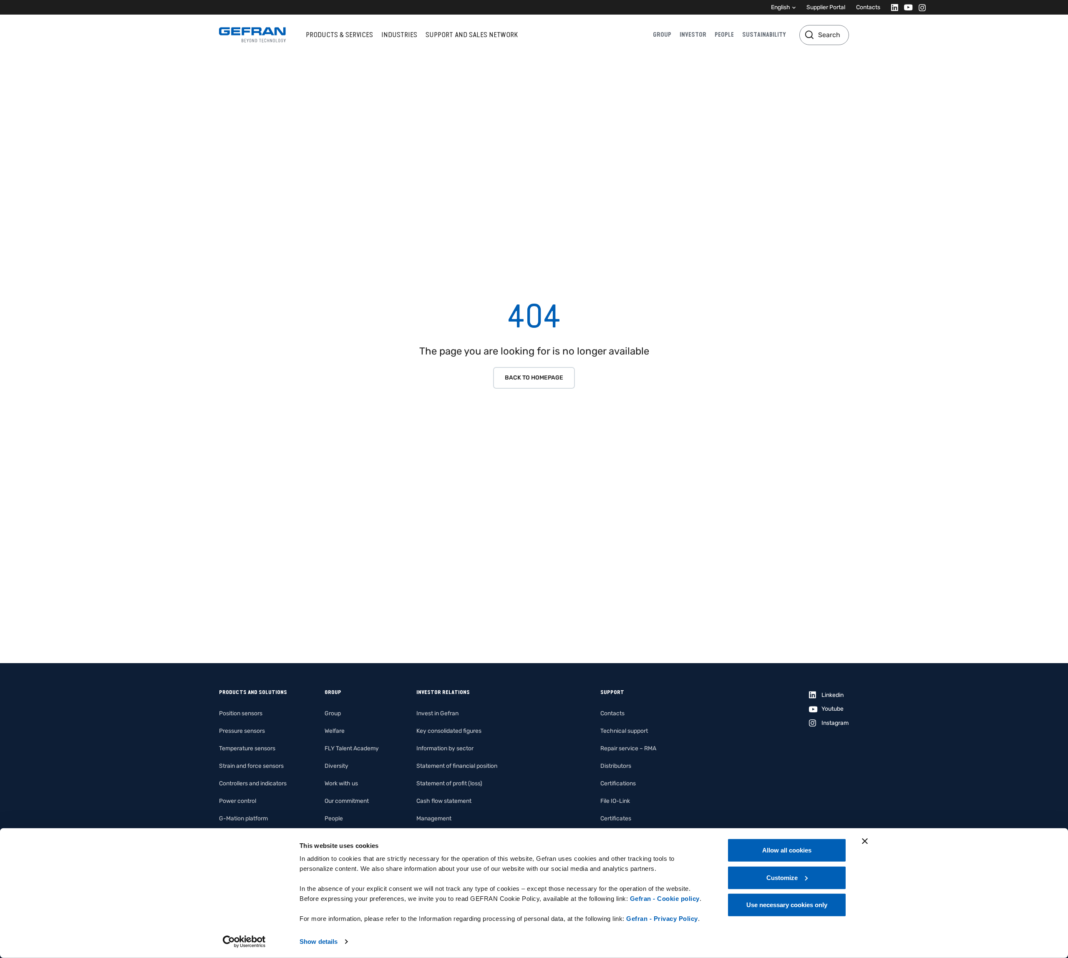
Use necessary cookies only (786, 904)
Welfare (335, 730)
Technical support (624, 730)
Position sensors (240, 713)
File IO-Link (615, 801)
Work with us (341, 783)
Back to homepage (534, 377)
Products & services (339, 34)
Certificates (615, 818)
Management (433, 818)
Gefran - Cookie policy (665, 898)
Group (662, 34)
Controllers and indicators (253, 783)
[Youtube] (906, 7)
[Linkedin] (892, 7)
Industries (399, 34)
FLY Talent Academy (352, 748)
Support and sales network (472, 34)
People (724, 34)
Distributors (615, 765)
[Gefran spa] (252, 35)
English (780, 7)
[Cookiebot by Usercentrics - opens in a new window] (244, 941)
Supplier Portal (825, 7)
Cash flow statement (443, 801)
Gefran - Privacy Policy (662, 918)
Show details (319, 941)
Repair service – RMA (628, 748)
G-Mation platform (243, 818)
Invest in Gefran (437, 713)
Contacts (868, 7)
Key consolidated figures (448, 730)
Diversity (336, 765)
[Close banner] (865, 841)
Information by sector (445, 748)
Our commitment (347, 801)
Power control (237, 801)
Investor (693, 34)
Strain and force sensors (251, 765)
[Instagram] (919, 7)
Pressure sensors (242, 730)
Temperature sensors (247, 748)
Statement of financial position (456, 765)
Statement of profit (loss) (449, 783)
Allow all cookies (786, 850)
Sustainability (764, 34)
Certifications (618, 783)
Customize (782, 877)
